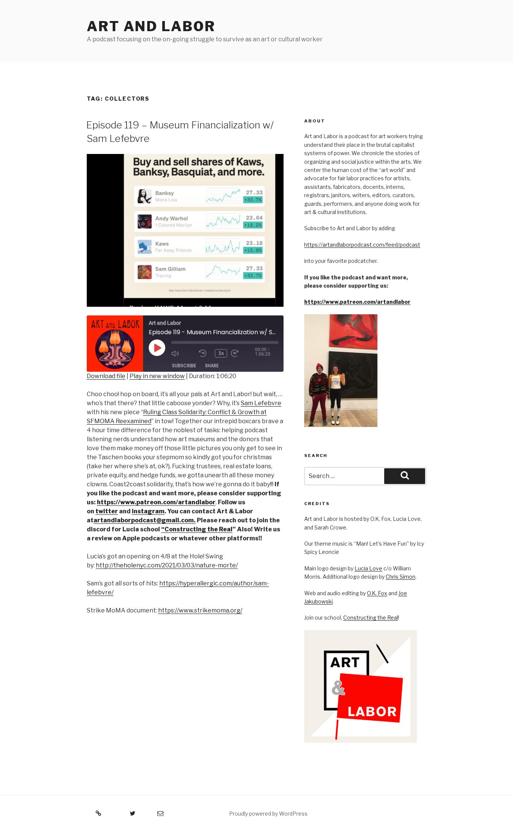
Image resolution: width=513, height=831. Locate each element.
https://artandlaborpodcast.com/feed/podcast (362, 244)
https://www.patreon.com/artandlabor (357, 302)
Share (212, 365)
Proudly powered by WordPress (268, 813)
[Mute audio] (183, 353)
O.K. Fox (377, 593)
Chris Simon (400, 576)
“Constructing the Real (196, 529)
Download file (106, 376)
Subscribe (184, 365)
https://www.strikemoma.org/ (200, 610)
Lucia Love (368, 568)
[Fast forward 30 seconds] (243, 353)
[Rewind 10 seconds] (205, 353)
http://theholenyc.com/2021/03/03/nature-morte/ (167, 565)
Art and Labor (151, 26)
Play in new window (157, 376)
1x (221, 353)
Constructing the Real (370, 617)
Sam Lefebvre (261, 403)
